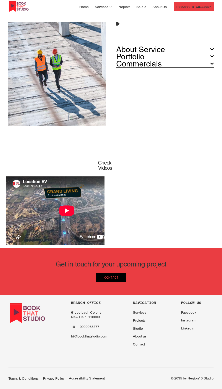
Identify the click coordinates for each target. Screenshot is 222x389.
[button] (194, 6)
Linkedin (187, 328)
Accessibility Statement (87, 378)
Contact (139, 344)
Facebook (188, 312)
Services (139, 312)
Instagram (188, 320)
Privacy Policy (54, 378)
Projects (139, 320)
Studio (138, 328)
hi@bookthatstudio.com (89, 336)
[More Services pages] (110, 7)
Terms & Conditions (23, 378)
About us (140, 336)
